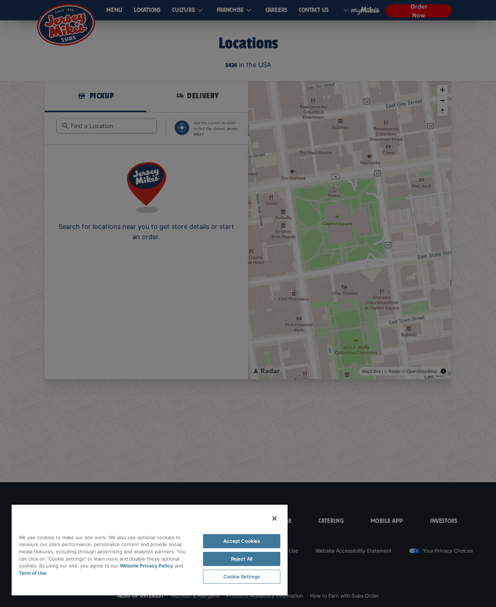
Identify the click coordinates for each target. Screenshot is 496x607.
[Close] (274, 518)
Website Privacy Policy (146, 566)
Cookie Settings (241, 576)
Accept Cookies (241, 541)
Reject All (241, 559)
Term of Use (32, 573)
